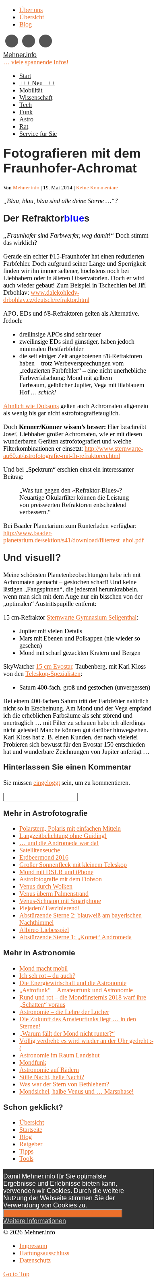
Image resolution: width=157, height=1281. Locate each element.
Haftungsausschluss (44, 1253)
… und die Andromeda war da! (59, 843)
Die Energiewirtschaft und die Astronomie (72, 982)
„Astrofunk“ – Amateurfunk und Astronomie (76, 990)
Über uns (31, 9)
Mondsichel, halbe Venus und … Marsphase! (76, 1091)
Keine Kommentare (97, 188)
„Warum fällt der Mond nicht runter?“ (67, 1033)
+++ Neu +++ (37, 83)
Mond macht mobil (43, 968)
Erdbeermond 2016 (43, 857)
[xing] (11, 41)
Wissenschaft (35, 97)
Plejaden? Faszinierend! (49, 908)
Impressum (33, 1245)
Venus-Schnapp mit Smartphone (60, 900)
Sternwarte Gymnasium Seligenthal (91, 617)
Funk (26, 112)
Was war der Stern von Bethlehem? (64, 1084)
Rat (23, 126)
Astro (26, 119)
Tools (26, 1158)
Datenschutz (35, 1260)
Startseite (30, 1129)
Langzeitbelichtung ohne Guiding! (63, 835)
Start (25, 75)
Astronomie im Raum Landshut (59, 1055)
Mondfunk (32, 1062)
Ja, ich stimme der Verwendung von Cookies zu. (62, 1213)
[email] (28, 41)
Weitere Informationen (34, 1220)
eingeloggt (46, 782)
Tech (25, 104)
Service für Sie (38, 133)
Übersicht (31, 17)
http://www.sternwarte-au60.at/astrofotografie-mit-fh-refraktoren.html (73, 452)
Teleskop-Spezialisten (53, 673)
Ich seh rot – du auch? (47, 975)
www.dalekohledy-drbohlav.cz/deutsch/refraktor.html (46, 296)
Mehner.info (20, 54)
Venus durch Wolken (45, 886)
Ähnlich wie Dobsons (31, 405)
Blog (25, 24)
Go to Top (16, 1274)
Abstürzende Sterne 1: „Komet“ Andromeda (75, 937)
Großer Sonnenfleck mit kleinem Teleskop (73, 864)
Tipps (26, 1151)
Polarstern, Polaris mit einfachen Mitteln (70, 828)
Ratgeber (30, 1144)
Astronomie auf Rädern (49, 1069)
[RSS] (45, 41)
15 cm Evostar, (55, 666)
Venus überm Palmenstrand (54, 893)
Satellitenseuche (39, 850)
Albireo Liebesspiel (44, 929)
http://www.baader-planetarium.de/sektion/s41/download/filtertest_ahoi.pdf (73, 537)
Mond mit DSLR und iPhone (56, 871)
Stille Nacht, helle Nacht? (51, 1077)
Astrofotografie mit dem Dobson (60, 879)
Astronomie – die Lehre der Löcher (64, 1011)
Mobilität (30, 90)
